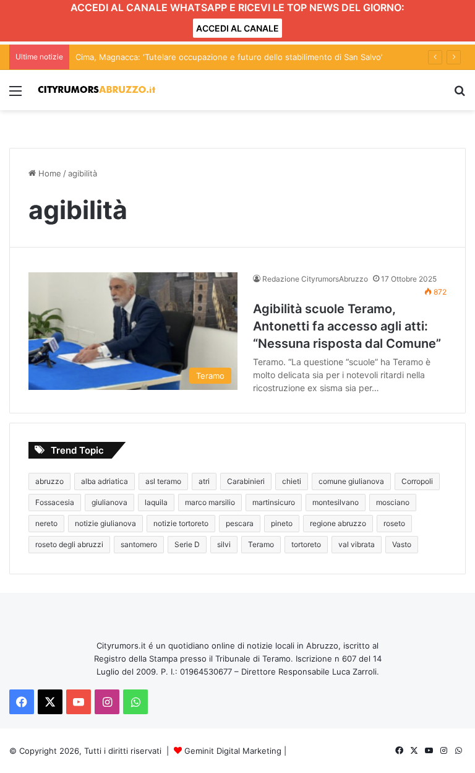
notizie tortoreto (180, 523)
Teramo (261, 544)
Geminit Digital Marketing (232, 751)
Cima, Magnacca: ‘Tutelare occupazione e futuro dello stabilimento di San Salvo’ (228, 57)
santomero (139, 544)
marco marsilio (210, 502)
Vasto (401, 544)
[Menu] (15, 95)
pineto (282, 523)
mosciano (392, 502)
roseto (394, 523)
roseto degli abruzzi (69, 544)
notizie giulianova (105, 523)
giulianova (109, 502)
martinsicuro (273, 502)
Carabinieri (246, 481)
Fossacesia (54, 502)
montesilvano (335, 502)
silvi (224, 544)
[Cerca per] (459, 95)
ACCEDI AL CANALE (237, 28)
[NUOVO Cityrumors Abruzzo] (96, 90)
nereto (46, 523)
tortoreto (306, 544)
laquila (156, 502)
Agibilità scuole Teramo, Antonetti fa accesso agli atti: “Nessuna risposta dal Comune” (347, 326)
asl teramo (163, 481)
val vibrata (356, 544)
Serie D (187, 544)
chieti (291, 481)
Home (48, 173)
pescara (240, 523)
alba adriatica (104, 481)
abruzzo (49, 481)
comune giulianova (351, 481)
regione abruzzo (338, 523)
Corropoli (417, 481)
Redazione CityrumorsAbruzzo (315, 278)
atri (204, 481)
